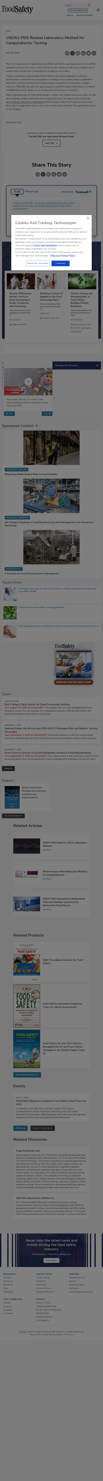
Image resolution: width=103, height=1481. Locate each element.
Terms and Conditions (45, 245)
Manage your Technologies (38, 263)
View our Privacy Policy (62, 255)
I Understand (61, 263)
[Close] (88, 218)
